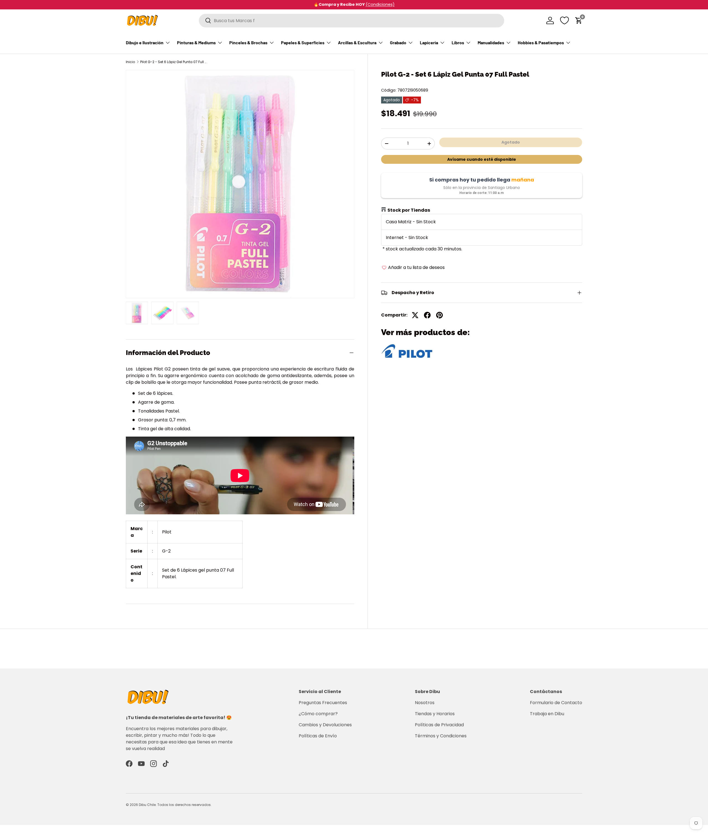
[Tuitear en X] (415, 315)
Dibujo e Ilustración (144, 42)
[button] (579, 20)
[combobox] (351, 20)
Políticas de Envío (318, 736)
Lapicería (429, 42)
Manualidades (491, 42)
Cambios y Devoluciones (325, 725)
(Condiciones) (380, 4)
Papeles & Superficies (302, 42)
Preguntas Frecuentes (323, 702)
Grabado (398, 42)
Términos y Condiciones (441, 736)
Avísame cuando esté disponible (481, 159)
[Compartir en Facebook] (427, 315)
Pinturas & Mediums (196, 42)
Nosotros (424, 702)
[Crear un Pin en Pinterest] (439, 315)
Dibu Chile (147, 804)
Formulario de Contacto (556, 702)
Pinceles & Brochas (248, 42)
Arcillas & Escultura (357, 42)
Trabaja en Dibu (547, 713)
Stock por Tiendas (408, 210)
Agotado (510, 142)
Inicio (130, 62)
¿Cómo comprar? (318, 713)
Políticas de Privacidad (439, 725)
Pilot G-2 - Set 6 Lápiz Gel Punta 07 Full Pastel (173, 62)
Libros (458, 42)
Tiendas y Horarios (435, 713)
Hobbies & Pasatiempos (541, 42)
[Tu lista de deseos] (564, 20)
